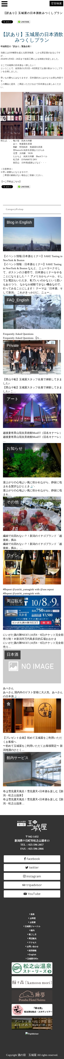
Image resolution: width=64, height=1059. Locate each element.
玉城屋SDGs (32, 959)
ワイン (13, 555)
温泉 (32, 914)
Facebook (33, 859)
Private (13, 345)
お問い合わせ (32, 946)
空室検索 (56, 3)
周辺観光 (14, 601)
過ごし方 (32, 934)
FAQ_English (18, 300)
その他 (13, 502)
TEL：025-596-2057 (32, 844)
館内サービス (18, 758)
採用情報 (32, 950)
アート (13, 399)
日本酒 (12, 654)
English (32, 954)
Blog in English (19, 222)
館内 (32, 930)
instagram (33, 876)
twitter (33, 867)
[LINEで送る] (23, 21)
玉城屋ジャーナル (32, 926)
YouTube (33, 894)
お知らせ (15, 448)
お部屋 (32, 922)
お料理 (32, 918)
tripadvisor (34, 885)
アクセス (32, 942)
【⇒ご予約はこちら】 (11, 181)
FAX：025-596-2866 (32, 848)
